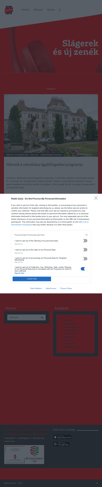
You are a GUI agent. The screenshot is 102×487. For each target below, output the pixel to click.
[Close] (96, 198)
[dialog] (51, 243)
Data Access (51, 288)
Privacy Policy (66, 288)
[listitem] (51, 235)
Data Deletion (36, 288)
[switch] (84, 240)
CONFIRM (32, 279)
